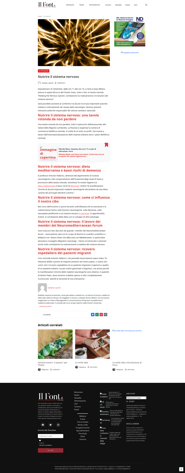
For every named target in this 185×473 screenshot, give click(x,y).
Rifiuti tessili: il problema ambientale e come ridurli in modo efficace (112, 404)
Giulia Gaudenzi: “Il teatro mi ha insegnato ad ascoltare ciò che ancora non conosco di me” (115, 395)
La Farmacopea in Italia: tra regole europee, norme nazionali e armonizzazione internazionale (117, 421)
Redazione (45, 370)
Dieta (83, 436)
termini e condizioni (45, 445)
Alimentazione (94, 5)
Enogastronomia (83, 428)
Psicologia (83, 433)
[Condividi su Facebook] (92, 314)
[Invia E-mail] (101, 314)
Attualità (118, 5)
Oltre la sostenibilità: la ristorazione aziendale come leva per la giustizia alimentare (116, 413)
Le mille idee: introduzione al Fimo (127, 363)
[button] (48, 152)
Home (40, 16)
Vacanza (82, 439)
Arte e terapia (82, 422)
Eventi (127, 5)
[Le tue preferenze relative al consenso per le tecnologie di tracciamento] (181, 469)
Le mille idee (81, 362)
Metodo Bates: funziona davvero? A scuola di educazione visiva (77, 150)
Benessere (70, 5)
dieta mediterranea (46, 186)
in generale (84, 213)
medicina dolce (45, 306)
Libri (135, 5)
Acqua (82, 419)
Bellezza (82, 416)
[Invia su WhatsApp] (97, 314)
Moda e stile (83, 425)
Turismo (108, 5)
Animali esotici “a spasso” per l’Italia (52, 363)
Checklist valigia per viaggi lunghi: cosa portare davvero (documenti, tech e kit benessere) (115, 436)
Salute (81, 5)
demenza (74, 186)
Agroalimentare (82, 430)
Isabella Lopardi (48, 83)
